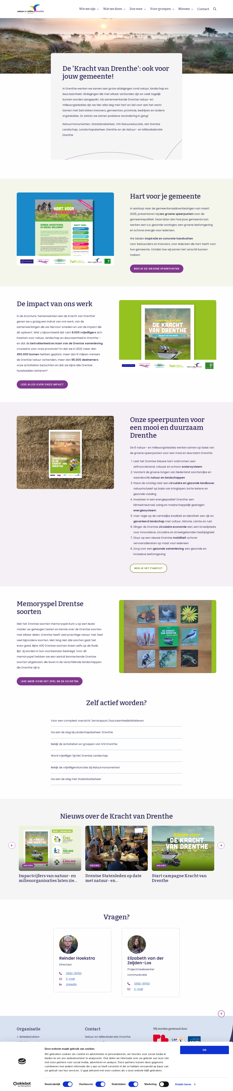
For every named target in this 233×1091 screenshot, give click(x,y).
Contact (203, 9)
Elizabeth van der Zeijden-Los (145, 960)
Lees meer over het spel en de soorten (49, 681)
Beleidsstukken (29, 1036)
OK (205, 1049)
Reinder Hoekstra (77, 958)
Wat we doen (112, 9)
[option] (50, 854)
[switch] (100, 1084)
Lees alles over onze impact (42, 384)
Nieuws (184, 9)
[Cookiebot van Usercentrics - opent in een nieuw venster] (22, 1084)
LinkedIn (71, 984)
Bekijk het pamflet (148, 568)
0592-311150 (74, 973)
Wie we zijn (87, 9)
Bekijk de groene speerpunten (156, 268)
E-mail (70, 979)
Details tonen (183, 1084)
